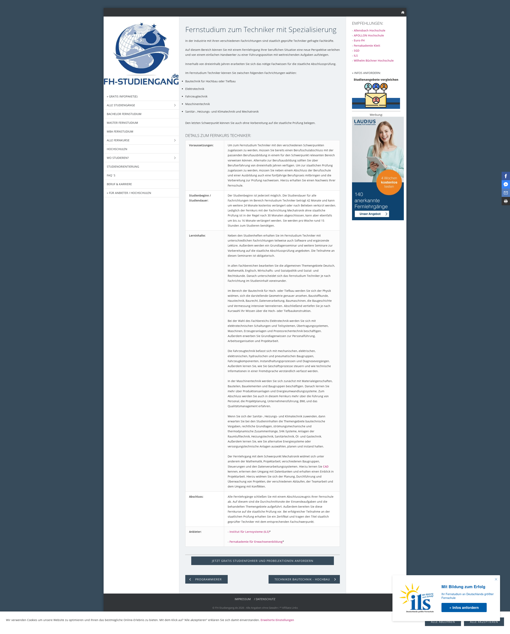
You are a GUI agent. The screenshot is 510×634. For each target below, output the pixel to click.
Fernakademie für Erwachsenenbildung (256, 542)
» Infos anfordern (464, 607)
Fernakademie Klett (367, 45)
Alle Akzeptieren (484, 622)
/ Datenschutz (264, 599)
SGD (356, 50)
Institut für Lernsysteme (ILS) (249, 532)
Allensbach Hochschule (369, 30)
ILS (356, 55)
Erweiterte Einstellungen (277, 620)
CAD (326, 466)
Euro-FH (359, 40)
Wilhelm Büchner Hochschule (374, 60)
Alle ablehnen (443, 622)
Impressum (243, 599)
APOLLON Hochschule (369, 35)
